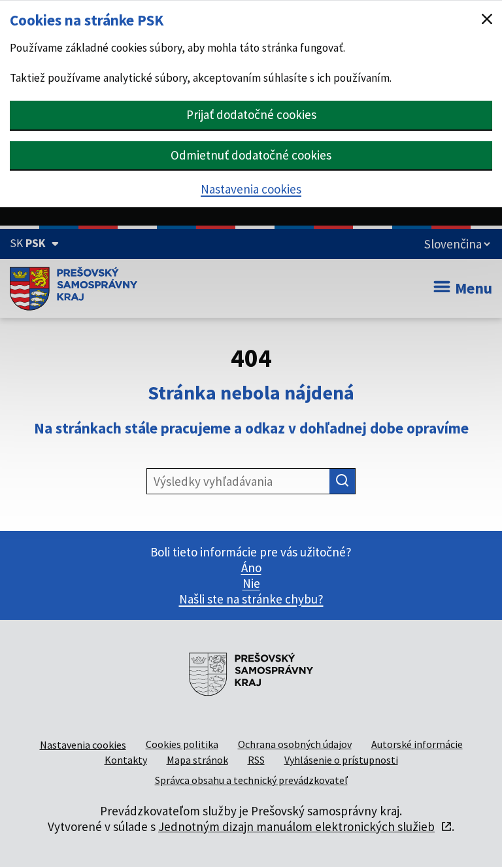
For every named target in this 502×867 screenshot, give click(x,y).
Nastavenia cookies (251, 189)
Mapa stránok (197, 759)
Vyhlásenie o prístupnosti (341, 759)
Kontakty (126, 759)
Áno (251, 567)
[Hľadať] (342, 481)
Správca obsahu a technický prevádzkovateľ (251, 780)
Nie (251, 583)
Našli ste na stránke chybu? (251, 599)
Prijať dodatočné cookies (251, 114)
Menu (473, 288)
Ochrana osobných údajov (295, 744)
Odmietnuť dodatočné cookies (251, 155)
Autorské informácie (417, 744)
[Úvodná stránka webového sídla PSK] (73, 288)
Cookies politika (182, 744)
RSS (256, 759)
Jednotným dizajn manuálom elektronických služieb (296, 826)
